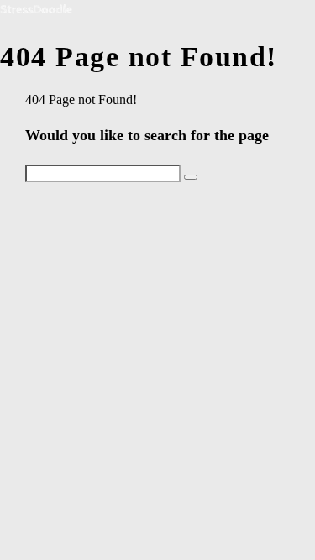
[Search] (190, 177)
